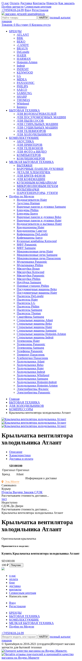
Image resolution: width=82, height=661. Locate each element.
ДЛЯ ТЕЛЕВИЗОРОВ (31, 131)
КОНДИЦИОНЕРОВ (31, 158)
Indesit (21, 65)
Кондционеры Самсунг (32, 230)
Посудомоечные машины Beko (37, 289)
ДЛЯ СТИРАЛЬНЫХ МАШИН (37, 124)
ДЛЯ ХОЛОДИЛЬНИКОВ (34, 134)
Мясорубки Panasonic (30, 275)
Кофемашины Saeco (30, 237)
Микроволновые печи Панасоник (39, 258)
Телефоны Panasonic (30, 351)
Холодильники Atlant (30, 361)
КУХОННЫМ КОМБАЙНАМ (37, 182)
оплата (13, 579)
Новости (52, 3)
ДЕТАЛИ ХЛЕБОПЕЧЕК (33, 172)
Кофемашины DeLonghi (32, 234)
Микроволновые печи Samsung (37, 254)
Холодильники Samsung (32, 378)
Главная (14, 399)
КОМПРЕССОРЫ (21, 409)
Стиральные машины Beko (34, 323)
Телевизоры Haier (28, 340)
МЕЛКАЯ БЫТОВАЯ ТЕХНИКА (31, 162)
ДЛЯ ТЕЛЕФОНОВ (30, 148)
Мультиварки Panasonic (32, 261)
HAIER (21, 55)
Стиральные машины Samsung (36, 330)
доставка (15, 586)
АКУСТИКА (25, 141)
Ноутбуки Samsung (29, 282)
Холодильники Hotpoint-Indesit (37, 382)
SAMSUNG (24, 93)
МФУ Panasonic (27, 244)
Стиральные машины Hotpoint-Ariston (41, 334)
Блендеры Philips (28, 210)
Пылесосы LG (26, 303)
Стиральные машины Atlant (35, 320)
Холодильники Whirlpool (33, 375)
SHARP (22, 96)
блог (12, 582)
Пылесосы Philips (28, 306)
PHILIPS (22, 86)
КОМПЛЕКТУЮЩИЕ (24, 137)
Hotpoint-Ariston (27, 62)
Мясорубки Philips (28, 279)
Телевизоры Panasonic (31, 344)
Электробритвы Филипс (33, 389)
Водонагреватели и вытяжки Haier (39, 223)
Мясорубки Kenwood (30, 272)
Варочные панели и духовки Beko (39, 217)
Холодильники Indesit (31, 371)
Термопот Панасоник (31, 354)
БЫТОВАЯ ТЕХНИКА (24, 110)
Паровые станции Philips (33, 285)
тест (4, 499)
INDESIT (23, 69)
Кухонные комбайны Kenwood (37, 241)
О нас (5, 3)
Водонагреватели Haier (32, 199)
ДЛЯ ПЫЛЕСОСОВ (30, 120)
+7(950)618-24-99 (13, 10)
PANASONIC (26, 82)
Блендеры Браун (27, 213)
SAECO (22, 89)
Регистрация (40, 10)
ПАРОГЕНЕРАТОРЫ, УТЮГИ (37, 193)
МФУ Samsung (26, 248)
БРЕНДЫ (15, 31)
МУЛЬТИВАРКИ (28, 189)
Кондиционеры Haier (30, 227)
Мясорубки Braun (28, 268)
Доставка (26, 3)
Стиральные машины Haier (34, 327)
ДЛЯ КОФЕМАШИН (31, 179)
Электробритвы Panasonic (33, 392)
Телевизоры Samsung (30, 347)
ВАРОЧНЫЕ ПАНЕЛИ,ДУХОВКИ (40, 168)
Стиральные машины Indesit (35, 337)
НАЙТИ (43, 17)
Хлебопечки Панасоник (32, 358)
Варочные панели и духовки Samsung (41, 206)
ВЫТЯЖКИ (24, 165)
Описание (15, 451)
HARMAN (24, 58)
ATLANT (23, 34)
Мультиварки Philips (30, 265)
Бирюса (22, 107)
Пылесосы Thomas (29, 313)
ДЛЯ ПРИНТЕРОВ (29, 144)
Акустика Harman (28, 203)
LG (19, 76)
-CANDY (23, 45)
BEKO (21, 41)
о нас (12, 575)
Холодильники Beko (30, 365)
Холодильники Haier (30, 368)
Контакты (39, 3)
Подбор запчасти (13, 6)
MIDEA (22, 79)
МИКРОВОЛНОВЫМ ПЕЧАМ (37, 186)
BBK (20, 38)
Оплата (14, 3)
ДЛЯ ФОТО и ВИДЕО (32, 151)
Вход (28, 10)
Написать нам (18, 596)
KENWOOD (25, 72)
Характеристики (20, 455)
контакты (15, 589)
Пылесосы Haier (27, 299)
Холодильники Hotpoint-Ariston (37, 385)
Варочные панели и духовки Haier (39, 220)
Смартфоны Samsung (30, 316)
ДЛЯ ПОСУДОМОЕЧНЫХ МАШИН (41, 117)
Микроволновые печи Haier (35, 251)
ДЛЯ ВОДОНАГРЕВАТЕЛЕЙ (36, 113)
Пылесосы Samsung (29, 309)
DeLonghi (23, 52)
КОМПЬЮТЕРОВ (29, 155)
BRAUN (22, 48)
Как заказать (66, 3)
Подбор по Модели (21, 196)
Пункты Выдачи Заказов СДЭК (22, 492)
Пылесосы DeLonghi (30, 296)
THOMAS (23, 100)
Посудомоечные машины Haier (37, 292)
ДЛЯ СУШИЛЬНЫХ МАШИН (37, 127)
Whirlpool (23, 103)
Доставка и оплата (21, 458)
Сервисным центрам (37, 6)
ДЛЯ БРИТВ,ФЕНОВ (31, 175)
